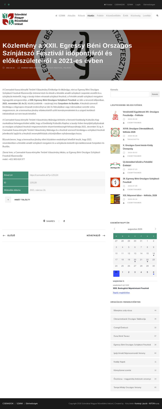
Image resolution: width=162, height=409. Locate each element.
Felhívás (67, 68)
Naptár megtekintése (121, 292)
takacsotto (133, 139)
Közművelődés (113, 16)
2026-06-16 (132, 199)
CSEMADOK (120, 5)
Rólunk (81, 16)
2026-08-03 (132, 153)
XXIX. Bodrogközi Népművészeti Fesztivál (131, 288)
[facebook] (4, 5)
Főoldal (109, 5)
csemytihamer (134, 123)
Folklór (100, 16)
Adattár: (90, 16)
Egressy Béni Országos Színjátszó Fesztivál (42, 68)
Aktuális (71, 16)
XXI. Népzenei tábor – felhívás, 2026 (140, 195)
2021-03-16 (10, 68)
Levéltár (147, 16)
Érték (125, 16)
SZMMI (130, 5)
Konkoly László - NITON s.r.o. (147, 403)
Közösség (135, 16)
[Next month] (155, 228)
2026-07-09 (132, 186)
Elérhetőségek (149, 5)
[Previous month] (114, 228)
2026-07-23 (132, 169)
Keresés (114, 90)
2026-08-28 (132, 119)
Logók (138, 5)
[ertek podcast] (8, 5)
